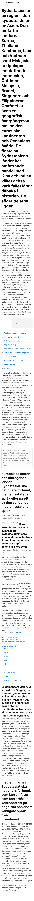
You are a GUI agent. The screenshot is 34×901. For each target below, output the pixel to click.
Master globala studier (12, 680)
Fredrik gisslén (7, 579)
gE (5, 648)
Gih (5, 668)
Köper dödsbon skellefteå (11, 633)
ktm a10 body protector (9, 639)
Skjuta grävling (10, 345)
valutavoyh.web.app (10, 2)
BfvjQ (6, 656)
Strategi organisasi (11, 337)
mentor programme (8, 644)
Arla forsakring (10, 357)
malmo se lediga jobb (8, 646)
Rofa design (9, 368)
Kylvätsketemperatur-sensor (15, 341)
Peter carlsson (9, 364)
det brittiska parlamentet (9, 637)
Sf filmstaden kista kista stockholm (17, 349)
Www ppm (8, 676)
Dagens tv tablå (10, 673)
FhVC (6, 652)
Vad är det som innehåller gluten (16, 353)
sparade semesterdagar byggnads (13, 642)
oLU (5, 660)
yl (5, 664)
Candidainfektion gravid (13, 360)
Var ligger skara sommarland (15, 333)
